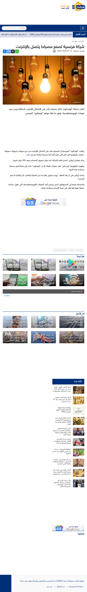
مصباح (72, 250)
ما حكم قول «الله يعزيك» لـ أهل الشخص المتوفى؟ (44, 322)
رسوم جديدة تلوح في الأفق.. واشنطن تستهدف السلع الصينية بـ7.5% (62, 441)
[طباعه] (54, 51)
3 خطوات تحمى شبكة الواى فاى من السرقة (73, 282)
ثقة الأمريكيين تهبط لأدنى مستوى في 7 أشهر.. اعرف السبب (17, 338)
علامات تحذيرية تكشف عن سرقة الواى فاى (44, 266)
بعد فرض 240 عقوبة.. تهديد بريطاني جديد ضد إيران (43, 338)
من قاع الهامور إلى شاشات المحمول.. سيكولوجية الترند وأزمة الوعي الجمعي (62, 462)
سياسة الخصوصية (76, 587)
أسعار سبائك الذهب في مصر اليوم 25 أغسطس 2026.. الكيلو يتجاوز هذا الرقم (63, 421)
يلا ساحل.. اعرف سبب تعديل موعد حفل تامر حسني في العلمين (16, 322)
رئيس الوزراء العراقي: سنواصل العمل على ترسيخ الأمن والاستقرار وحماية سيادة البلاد (62, 432)
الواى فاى (79, 250)
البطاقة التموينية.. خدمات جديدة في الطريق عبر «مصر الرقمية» (62, 451)
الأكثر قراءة (78, 382)
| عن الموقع (63, 587)
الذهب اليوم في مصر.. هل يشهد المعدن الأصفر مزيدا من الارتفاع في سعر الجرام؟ (61, 472)
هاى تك (74, 41)
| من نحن (52, 587)
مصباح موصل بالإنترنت (60, 250)
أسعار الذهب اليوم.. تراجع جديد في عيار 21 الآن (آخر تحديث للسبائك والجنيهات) (62, 389)
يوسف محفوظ (79, 51)
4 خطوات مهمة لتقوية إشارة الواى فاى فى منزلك (16, 265)
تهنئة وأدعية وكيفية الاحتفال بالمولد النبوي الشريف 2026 (63, 410)
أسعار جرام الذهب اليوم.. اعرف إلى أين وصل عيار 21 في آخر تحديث (62, 399)
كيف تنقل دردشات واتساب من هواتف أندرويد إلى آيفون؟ (17, 281)
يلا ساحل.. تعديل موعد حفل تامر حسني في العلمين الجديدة (72, 338)
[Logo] (63, 6)
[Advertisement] (43, 18)
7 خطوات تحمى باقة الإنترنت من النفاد (45, 282)
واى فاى (30, 155)
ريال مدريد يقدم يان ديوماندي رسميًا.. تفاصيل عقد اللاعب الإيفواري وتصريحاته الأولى (62, 483)
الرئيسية (81, 41)
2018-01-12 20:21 (64, 51)
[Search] (3, 27)
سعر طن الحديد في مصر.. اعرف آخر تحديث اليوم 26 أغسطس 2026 (60, 35)
